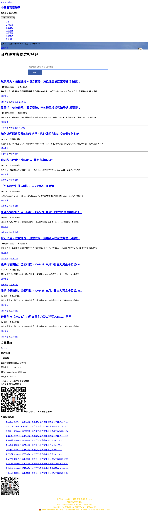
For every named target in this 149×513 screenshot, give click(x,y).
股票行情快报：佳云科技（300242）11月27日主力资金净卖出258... (41, 290)
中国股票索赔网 (10, 7)
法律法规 (9, 33)
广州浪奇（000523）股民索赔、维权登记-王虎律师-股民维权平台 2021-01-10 (37, 473)
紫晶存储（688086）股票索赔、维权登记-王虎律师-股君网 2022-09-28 (34, 440)
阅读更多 (4, 96)
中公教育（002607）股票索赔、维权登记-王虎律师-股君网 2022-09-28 (34, 445)
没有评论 (4, 102)
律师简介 (9, 25)
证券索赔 (22, 102)
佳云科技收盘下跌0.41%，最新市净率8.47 (27, 160)
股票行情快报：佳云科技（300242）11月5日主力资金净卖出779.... (41, 212)
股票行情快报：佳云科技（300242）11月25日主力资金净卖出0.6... (41, 264)
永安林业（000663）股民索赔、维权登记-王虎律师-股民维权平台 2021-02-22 (37, 468)
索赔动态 (14, 102)
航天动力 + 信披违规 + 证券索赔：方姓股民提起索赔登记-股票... (40, 81)
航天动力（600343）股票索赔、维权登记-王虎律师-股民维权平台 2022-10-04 (37, 431)
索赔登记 (9, 28)
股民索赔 (22, 128)
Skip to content (6, 2)
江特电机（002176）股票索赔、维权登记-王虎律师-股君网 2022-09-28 (34, 450)
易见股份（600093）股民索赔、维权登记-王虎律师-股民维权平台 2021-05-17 (37, 464)
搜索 (35, 72)
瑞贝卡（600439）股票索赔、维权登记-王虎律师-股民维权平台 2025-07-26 (36, 426)
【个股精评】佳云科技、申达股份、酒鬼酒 (27, 186)
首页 (7, 22)
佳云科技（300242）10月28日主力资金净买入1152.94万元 (36, 316)
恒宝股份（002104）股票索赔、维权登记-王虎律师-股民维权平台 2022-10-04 (37, 436)
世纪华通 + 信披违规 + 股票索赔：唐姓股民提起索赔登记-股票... (40, 238)
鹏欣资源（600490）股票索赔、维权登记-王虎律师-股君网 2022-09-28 (34, 454)
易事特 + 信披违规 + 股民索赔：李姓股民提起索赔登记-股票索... (40, 107)
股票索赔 (9, 36)
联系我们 (9, 39)
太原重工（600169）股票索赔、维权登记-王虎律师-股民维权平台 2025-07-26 (37, 422)
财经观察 (9, 31)
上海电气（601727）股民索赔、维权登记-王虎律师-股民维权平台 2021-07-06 (37, 459)
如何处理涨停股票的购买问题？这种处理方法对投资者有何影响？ (41, 133)
